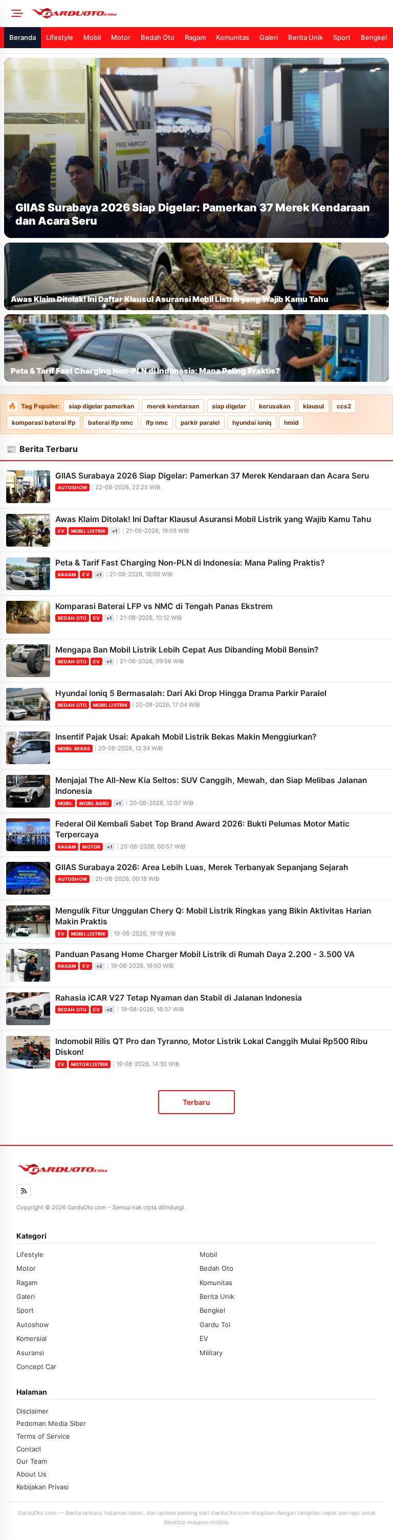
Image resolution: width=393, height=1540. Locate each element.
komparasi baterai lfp (43, 422)
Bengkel (374, 37)
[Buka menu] (15, 13)
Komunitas (232, 37)
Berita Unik (305, 37)
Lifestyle (59, 37)
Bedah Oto (157, 37)
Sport (342, 37)
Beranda (22, 37)
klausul (313, 406)
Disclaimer (32, 1411)
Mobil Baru (94, 803)
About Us (31, 1474)
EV (61, 531)
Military (211, 1353)
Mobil (92, 37)
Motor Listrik (89, 1064)
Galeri (268, 37)
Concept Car (36, 1366)
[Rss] (23, 1191)
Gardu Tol (215, 1324)
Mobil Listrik (88, 531)
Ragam (195, 37)
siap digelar (229, 406)
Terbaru (196, 1102)
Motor (120, 37)
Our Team (31, 1461)
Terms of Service (43, 1436)
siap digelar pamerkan (101, 406)
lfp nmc (157, 422)
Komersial (31, 1338)
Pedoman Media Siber (51, 1423)
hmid (291, 422)
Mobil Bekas (74, 748)
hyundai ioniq (251, 422)
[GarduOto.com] (209, 13)
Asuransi (30, 1353)
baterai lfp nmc (110, 422)
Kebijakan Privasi (42, 1487)
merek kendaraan (173, 406)
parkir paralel (200, 422)
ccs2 (344, 406)
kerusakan (274, 406)
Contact (28, 1449)
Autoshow (72, 487)
